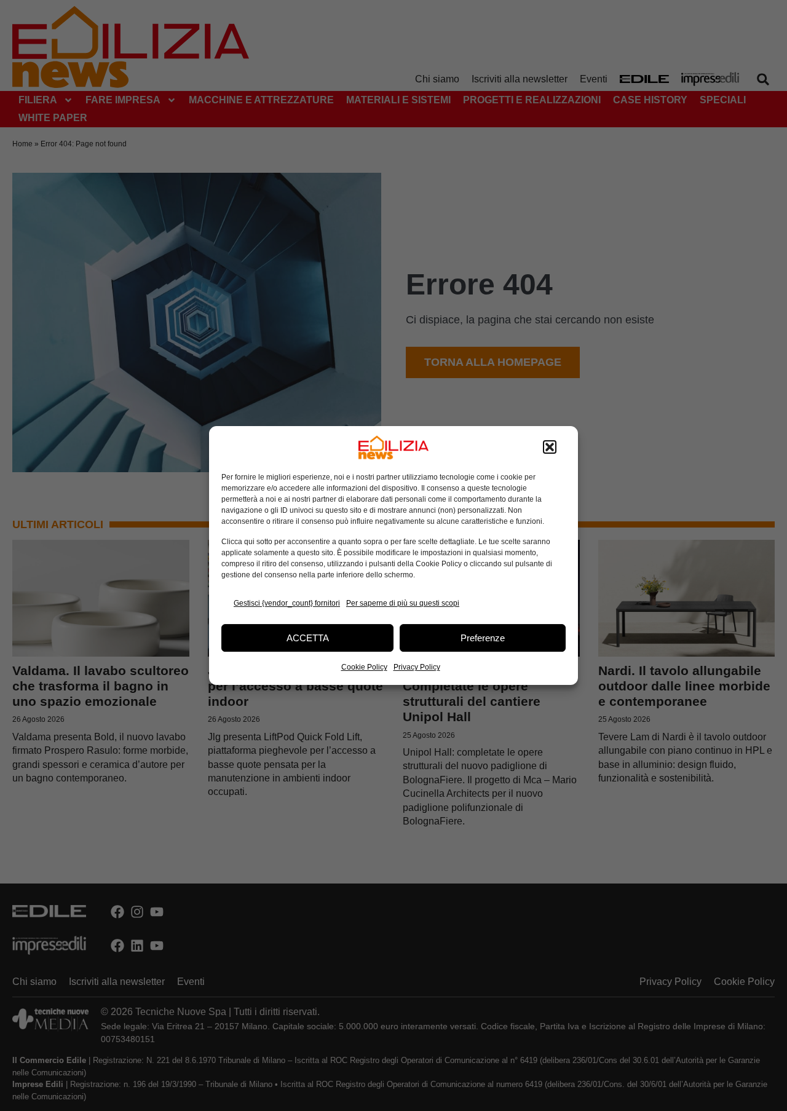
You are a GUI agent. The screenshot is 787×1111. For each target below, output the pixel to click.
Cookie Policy (364, 667)
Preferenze (483, 638)
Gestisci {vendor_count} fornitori (287, 603)
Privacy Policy (417, 667)
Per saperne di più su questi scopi (402, 603)
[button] (550, 447)
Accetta (308, 638)
